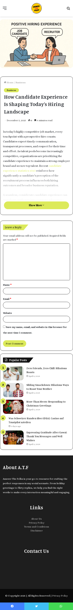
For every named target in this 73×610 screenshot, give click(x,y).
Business (21, 82)
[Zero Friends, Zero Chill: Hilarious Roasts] (13, 373)
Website (7, 313)
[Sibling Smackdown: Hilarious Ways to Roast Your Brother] (13, 390)
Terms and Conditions (36, 526)
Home (9, 82)
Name (7, 284)
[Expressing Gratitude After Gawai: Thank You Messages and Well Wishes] (13, 437)
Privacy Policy (36, 522)
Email (7, 298)
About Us (36, 518)
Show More (35, 205)
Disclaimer (37, 530)
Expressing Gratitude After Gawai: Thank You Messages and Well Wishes (46, 436)
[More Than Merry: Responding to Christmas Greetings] (13, 407)
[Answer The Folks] (36, 8)
